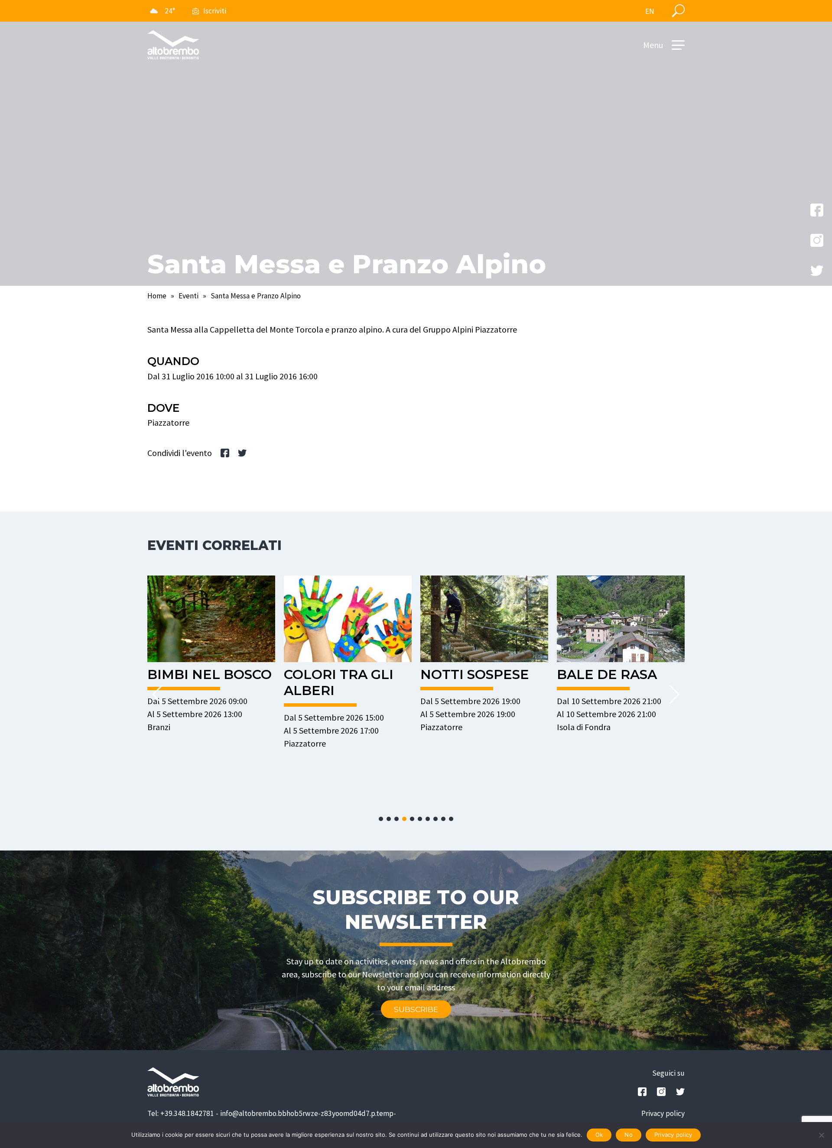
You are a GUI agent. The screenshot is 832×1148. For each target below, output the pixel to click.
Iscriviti (214, 11)
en (649, 11)
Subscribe (416, 1009)
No (628, 1134)
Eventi (188, 296)
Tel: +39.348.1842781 (180, 1113)
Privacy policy (663, 1113)
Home (156, 296)
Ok (599, 1134)
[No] (821, 1135)
